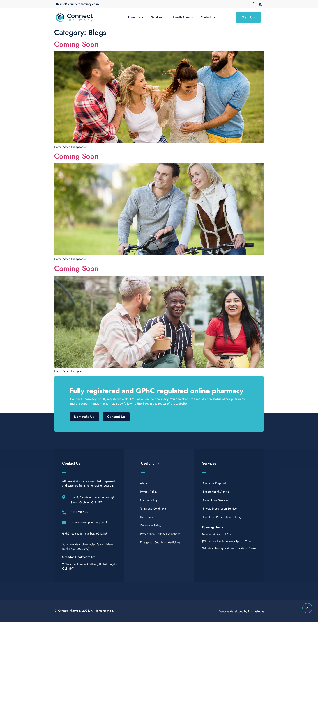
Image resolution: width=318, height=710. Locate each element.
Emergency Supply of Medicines (160, 542)
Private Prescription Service (220, 508)
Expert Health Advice (216, 492)
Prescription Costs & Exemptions (160, 534)
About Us (134, 17)
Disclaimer (146, 517)
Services (156, 17)
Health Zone (181, 17)
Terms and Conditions (153, 508)
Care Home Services (215, 500)
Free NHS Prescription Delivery (222, 517)
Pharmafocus (256, 611)
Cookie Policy (148, 500)
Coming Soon (76, 44)
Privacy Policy (148, 492)
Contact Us (208, 17)
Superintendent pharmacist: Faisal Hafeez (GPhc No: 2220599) (87, 546)
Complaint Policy (150, 525)
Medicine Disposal (214, 483)
